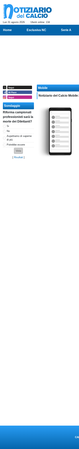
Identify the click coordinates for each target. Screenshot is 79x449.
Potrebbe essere (16, 144)
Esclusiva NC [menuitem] (36, 30)
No (8, 131)
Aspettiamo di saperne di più (19, 138)
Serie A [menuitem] (66, 30)
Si (8, 126)
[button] (18, 151)
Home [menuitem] (7, 30)
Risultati (18, 157)
